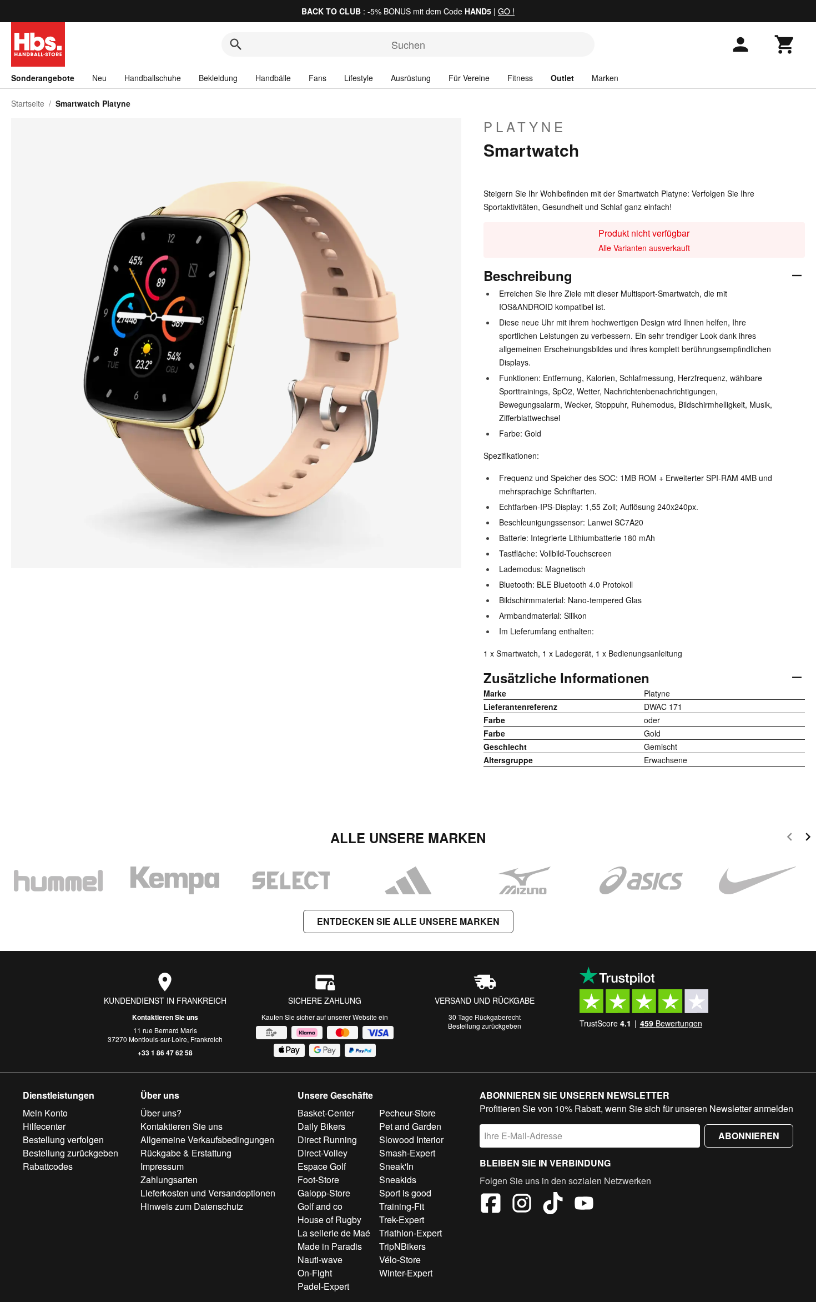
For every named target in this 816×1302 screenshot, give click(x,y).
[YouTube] (584, 1205)
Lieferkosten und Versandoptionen (207, 1192)
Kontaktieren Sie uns (165, 1017)
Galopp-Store (324, 1192)
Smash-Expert (407, 1152)
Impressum (162, 1166)
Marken (605, 77)
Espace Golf (322, 1166)
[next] (808, 838)
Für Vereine (469, 77)
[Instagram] (522, 1205)
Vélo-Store (400, 1259)
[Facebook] (491, 1205)
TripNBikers (402, 1246)
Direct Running (327, 1139)
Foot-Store (318, 1179)
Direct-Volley (322, 1152)
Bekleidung (218, 77)
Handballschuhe (152, 77)
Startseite (27, 103)
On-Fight (315, 1272)
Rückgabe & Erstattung (185, 1152)
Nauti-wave (320, 1259)
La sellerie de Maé (334, 1232)
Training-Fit (401, 1206)
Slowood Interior (411, 1139)
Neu (99, 77)
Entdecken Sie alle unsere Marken (408, 921)
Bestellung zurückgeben (484, 1025)
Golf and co (320, 1206)
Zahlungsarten (169, 1179)
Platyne (524, 127)
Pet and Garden (410, 1126)
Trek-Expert (401, 1219)
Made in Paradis (330, 1246)
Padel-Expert (323, 1286)
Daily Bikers (321, 1126)
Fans (317, 77)
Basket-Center (326, 1112)
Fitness (520, 77)
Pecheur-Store (407, 1112)
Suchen (408, 44)
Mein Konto (45, 1112)
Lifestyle (358, 77)
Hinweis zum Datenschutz (191, 1206)
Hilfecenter (44, 1126)
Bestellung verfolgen (63, 1139)
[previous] (790, 838)
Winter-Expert (405, 1272)
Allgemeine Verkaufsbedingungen (207, 1139)
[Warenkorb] (785, 44)
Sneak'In (396, 1166)
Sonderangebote (42, 77)
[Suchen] (236, 44)
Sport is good (405, 1192)
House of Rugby (329, 1219)
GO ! (506, 11)
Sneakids (397, 1179)
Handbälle (273, 77)
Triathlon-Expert (410, 1232)
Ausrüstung (411, 77)
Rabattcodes (48, 1166)
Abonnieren (748, 1135)
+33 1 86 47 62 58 (165, 1053)
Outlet (562, 77)
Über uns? (161, 1112)
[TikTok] (553, 1205)
